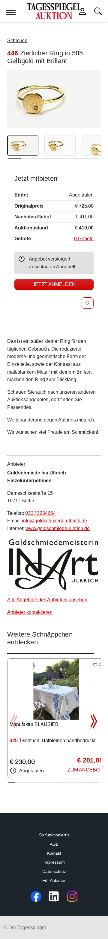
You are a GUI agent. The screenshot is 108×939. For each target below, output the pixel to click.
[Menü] (11, 12)
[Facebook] (36, 896)
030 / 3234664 (40, 513)
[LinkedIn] (54, 896)
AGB (54, 844)
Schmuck (17, 40)
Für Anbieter (54, 880)
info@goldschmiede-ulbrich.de (54, 520)
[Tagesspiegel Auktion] (54, 10)
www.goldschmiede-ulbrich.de (58, 528)
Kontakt (54, 853)
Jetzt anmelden (54, 284)
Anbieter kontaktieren (29, 612)
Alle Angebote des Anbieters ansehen (47, 599)
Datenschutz (54, 871)
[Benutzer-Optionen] (82, 11)
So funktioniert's (54, 835)
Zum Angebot (85, 769)
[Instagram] (72, 896)
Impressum (54, 862)
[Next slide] (94, 721)
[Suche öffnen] (98, 11)
